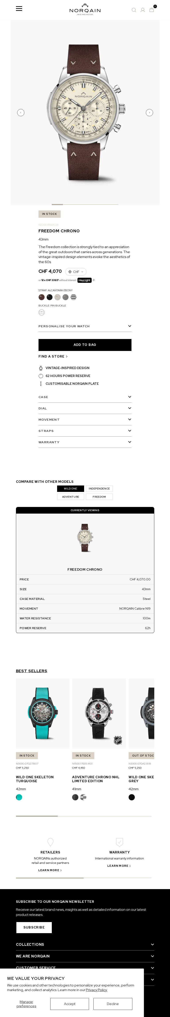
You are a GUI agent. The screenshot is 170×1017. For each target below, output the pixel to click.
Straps (46, 431)
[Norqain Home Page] (85, 10)
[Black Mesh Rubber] (132, 797)
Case (43, 397)
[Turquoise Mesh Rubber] (19, 797)
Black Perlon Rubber (49, 297)
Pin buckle (42, 312)
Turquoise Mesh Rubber (19, 797)
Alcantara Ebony (42, 297)
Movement (49, 420)
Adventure (70, 496)
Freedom (99, 496)
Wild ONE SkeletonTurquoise (35, 779)
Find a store (52, 356)
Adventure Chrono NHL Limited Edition (95, 779)
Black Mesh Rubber (132, 797)
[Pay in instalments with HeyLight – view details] (94, 280)
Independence (99, 488)
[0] (151, 10)
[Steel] (83, 797)
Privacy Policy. (96, 990)
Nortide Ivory (57, 297)
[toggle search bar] (134, 10)
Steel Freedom (73, 297)
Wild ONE (70, 488)
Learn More (48, 870)
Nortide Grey (65, 297)
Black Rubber (75, 797)
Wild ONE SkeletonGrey (147, 779)
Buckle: (52, 305)
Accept (69, 1004)
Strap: (56, 290)
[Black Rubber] (75, 797)
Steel (83, 797)
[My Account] (142, 10)
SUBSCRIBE (34, 927)
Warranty (49, 442)
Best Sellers (32, 670)
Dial (43, 408)
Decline (113, 1004)
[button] (21, 112)
